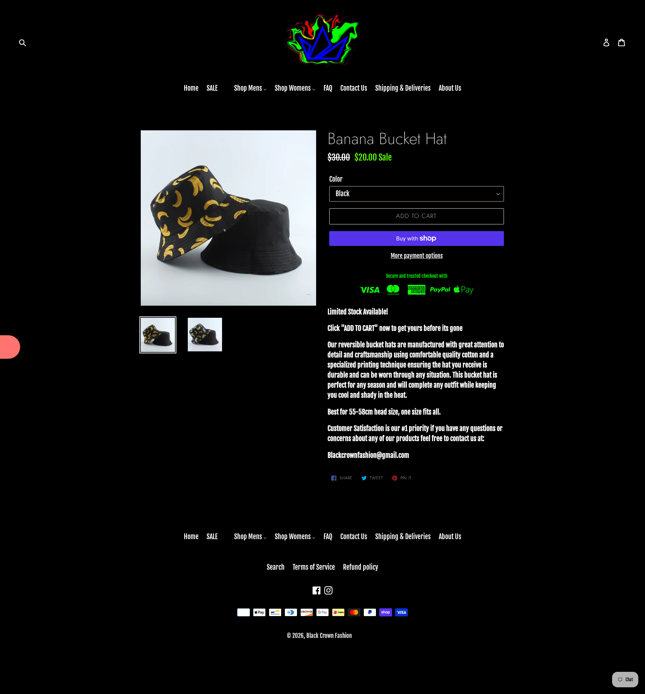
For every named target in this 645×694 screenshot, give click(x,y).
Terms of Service (314, 567)
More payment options (417, 255)
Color (336, 179)
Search (276, 567)
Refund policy (360, 567)
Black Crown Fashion (329, 635)
